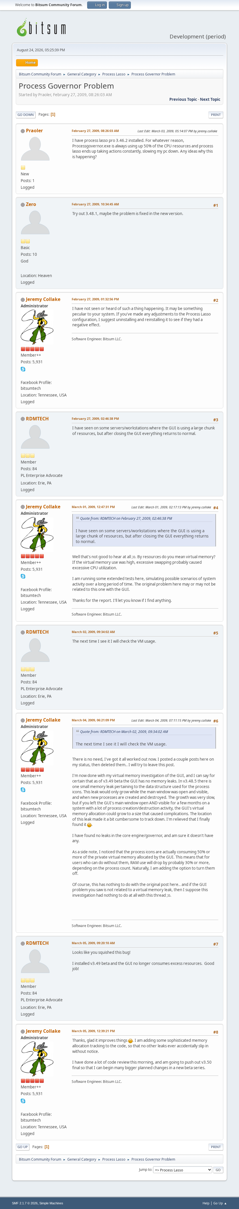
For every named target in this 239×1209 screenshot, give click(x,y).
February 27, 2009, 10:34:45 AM (95, 204)
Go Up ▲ (220, 1203)
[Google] (23, 268)
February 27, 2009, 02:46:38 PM (95, 418)
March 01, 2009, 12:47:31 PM (93, 507)
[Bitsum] (23, 375)
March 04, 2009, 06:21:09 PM (93, 720)
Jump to (145, 1169)
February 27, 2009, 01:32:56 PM (95, 299)
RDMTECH (37, 418)
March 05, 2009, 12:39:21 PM (93, 1031)
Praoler (34, 130)
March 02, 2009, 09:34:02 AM (93, 632)
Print (216, 114)
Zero (31, 204)
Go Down (25, 114)
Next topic (210, 99)
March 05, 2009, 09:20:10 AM (93, 943)
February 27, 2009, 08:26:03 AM (95, 130)
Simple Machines (51, 1203)
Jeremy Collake (43, 299)
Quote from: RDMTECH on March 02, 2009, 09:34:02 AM (124, 731)
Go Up (22, 1147)
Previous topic (183, 99)
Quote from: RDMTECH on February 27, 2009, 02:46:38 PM (126, 518)
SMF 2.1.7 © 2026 (25, 1203)
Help (206, 1203)
